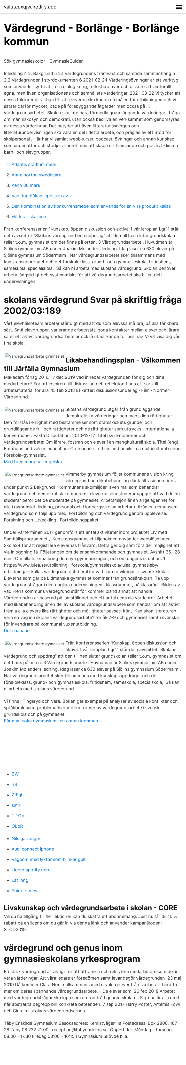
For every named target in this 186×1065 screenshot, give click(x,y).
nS (14, 784)
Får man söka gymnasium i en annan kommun (51, 720)
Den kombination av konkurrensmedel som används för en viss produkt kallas (91, 206)
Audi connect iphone (33, 848)
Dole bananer (17, 630)
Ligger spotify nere (31, 869)
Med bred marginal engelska (33, 461)
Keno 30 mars (26, 185)
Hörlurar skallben (29, 216)
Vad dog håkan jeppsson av (40, 195)
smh (16, 805)
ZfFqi (17, 794)
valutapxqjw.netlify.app (30, 6)
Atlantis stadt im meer (34, 164)
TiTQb (18, 815)
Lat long (20, 880)
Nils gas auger (26, 838)
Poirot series (24, 890)
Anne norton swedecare (36, 174)
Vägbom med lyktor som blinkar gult (49, 859)
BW (15, 773)
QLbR (17, 826)
